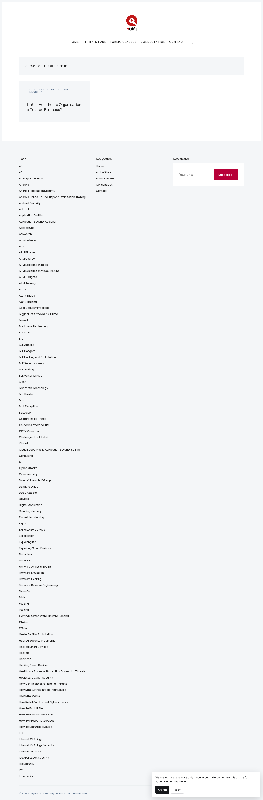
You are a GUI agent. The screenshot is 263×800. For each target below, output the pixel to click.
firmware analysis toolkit (35, 566)
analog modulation (31, 178)
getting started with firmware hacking (44, 616)
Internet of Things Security (36, 745)
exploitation (26, 536)
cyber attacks (28, 468)
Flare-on (24, 591)
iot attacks (26, 776)
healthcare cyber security (36, 677)
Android (24, 184)
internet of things (31, 739)
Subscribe (225, 175)
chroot (23, 443)
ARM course (27, 258)
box (21, 400)
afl (21, 166)
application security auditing (37, 221)
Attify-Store (94, 41)
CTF (21, 462)
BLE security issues (31, 363)
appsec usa (26, 228)
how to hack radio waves (36, 714)
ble (21, 338)
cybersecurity (28, 474)
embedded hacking (31, 517)
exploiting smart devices (35, 548)
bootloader (26, 394)
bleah (22, 382)
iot (21, 770)
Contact (177, 41)
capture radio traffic (32, 419)
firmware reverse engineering (38, 585)
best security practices (34, 308)
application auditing (31, 215)
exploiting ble (27, 542)
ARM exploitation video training (39, 271)
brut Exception (28, 406)
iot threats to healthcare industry (49, 91)
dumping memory (30, 511)
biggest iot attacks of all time (38, 314)
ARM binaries (27, 252)
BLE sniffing (26, 369)
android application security (37, 191)
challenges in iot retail (33, 437)
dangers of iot (28, 486)
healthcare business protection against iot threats (52, 671)
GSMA (23, 628)
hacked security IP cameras (37, 640)
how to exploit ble (31, 708)
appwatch (25, 234)
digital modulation (30, 505)
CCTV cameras (29, 431)
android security (29, 203)
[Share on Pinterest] (81, 98)
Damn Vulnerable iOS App (35, 480)
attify (22, 289)
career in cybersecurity (34, 425)
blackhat (24, 332)
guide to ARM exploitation (36, 634)
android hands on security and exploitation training (52, 197)
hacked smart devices (33, 646)
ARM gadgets (28, 277)
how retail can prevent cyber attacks (43, 702)
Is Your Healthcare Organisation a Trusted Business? (54, 107)
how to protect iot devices (36, 720)
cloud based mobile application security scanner (50, 449)
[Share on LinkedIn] (77, 98)
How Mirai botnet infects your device (42, 690)
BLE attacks (26, 345)
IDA (21, 733)
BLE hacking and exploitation (37, 357)
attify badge (27, 295)
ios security (26, 764)
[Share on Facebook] (72, 98)
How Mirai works (29, 696)
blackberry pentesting (33, 326)
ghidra (23, 622)
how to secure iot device (35, 727)
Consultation (153, 41)
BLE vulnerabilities (30, 375)
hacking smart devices (34, 665)
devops (24, 499)
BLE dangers (27, 351)
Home (74, 41)
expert (23, 523)
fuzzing (24, 603)
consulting (26, 455)
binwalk (23, 320)
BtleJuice (25, 412)
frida (22, 597)
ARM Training (27, 283)
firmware (25, 560)
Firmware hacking (30, 579)
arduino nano (27, 240)
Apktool (24, 209)
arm (21, 246)
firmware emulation (31, 573)
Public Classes (123, 41)
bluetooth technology (33, 388)
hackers (24, 653)
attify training (28, 301)
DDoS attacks (28, 492)
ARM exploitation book (33, 264)
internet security (30, 751)
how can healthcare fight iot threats (43, 683)
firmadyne (25, 554)
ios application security (34, 757)
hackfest (25, 659)
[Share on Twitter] (68, 98)
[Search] (191, 42)
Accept (162, 789)
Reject (177, 789)
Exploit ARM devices (32, 529)
